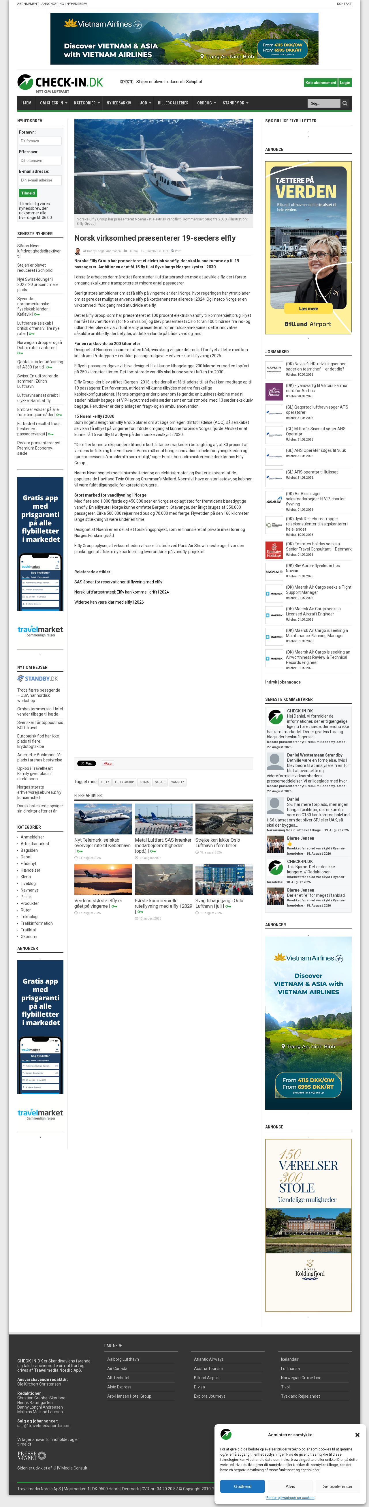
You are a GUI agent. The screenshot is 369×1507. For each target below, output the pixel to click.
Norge (160, 782)
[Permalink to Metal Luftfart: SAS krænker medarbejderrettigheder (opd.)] (164, 833)
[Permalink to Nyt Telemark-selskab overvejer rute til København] (103, 833)
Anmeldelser (32, 837)
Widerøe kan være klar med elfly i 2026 (109, 602)
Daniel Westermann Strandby (314, 755)
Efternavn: (28, 151)
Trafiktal (28, 930)
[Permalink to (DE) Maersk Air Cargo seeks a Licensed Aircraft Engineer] (274, 622)
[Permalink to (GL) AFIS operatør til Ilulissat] (274, 486)
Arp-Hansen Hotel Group (129, 1396)
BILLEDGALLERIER (173, 103)
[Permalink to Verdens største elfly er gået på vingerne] (103, 893)
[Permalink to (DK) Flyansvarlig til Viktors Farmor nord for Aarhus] (274, 399)
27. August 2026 (279, 747)
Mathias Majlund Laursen (40, 1411)
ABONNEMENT (28, 4)
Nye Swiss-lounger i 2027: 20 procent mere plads (38, 284)
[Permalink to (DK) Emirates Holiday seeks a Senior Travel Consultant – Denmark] (274, 557)
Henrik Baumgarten (35, 1402)
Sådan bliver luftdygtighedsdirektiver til (39, 251)
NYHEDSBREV (77, 4)
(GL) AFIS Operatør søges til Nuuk (316, 450)
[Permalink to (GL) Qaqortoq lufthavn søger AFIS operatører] (274, 421)
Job (143, 103)
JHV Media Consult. (70, 1468)
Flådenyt (28, 863)
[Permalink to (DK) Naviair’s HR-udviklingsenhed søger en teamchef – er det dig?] (274, 377)
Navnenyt (29, 890)
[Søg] (344, 103)
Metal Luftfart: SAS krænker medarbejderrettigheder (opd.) (163, 845)
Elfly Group (124, 782)
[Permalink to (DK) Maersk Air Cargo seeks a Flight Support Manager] (274, 601)
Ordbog (204, 103)
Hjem (26, 103)
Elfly (105, 782)
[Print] (172, 251)
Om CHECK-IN (51, 103)
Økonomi (29, 936)
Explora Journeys (209, 1396)
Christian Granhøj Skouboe (41, 1398)
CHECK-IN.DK (300, 711)
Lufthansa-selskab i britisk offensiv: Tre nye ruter (38, 328)
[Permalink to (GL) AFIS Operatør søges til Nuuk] (274, 464)
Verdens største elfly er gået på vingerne (98, 903)
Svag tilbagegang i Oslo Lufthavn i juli (219, 903)
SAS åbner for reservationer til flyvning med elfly (118, 582)
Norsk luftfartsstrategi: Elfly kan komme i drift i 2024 (121, 592)
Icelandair (290, 1359)
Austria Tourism (208, 1368)
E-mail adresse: (34, 171)
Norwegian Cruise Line (301, 1377)
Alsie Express (119, 1387)
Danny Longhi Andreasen (104, 251)
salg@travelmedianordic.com (44, 1425)
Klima (134, 251)
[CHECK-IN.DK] (60, 89)
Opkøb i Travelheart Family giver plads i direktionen (35, 773)
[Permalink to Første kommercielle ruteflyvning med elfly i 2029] (164, 893)
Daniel (293, 799)
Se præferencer (338, 1486)
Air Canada (117, 1368)
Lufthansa (290, 1368)
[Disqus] (163, 681)
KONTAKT (344, 4)
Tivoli (286, 1387)
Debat (26, 857)
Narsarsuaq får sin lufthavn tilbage (294, 830)
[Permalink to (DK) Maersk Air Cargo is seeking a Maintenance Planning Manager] (274, 644)
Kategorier (85, 103)
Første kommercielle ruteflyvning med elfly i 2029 (163, 903)
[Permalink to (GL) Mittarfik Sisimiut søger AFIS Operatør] (274, 442)
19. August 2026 (336, 830)
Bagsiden (29, 850)
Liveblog (28, 883)
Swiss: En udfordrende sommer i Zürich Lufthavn (37, 381)
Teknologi (29, 916)
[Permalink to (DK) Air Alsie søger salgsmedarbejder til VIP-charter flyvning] (274, 507)
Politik (26, 896)
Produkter (30, 903)
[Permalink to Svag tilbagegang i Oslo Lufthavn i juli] (224, 893)
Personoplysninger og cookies (290, 1498)
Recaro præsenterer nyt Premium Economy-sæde (39, 448)
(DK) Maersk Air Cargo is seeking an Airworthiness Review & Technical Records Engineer (318, 657)
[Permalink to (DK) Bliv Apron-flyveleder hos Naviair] (274, 579)
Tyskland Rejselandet (300, 1396)
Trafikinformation (37, 923)
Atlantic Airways (209, 1359)
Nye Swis (144, 81)
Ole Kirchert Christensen (39, 1384)
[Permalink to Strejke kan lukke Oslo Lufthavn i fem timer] (224, 833)
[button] (357, 1435)
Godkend (242, 1486)
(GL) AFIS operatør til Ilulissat (312, 472)
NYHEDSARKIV (119, 103)
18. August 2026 (318, 853)
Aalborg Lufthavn (123, 1359)
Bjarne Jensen (300, 838)
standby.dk (233, 103)
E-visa (199, 1387)
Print (178, 251)
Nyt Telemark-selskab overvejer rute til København (102, 842)
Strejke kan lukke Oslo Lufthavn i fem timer (217, 842)
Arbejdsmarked (35, 843)
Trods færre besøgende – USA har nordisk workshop (38, 695)
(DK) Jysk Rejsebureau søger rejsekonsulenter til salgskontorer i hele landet (317, 523)
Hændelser (30, 870)
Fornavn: (27, 132)
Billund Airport (207, 1377)
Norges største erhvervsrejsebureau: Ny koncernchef (39, 792)
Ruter (26, 910)
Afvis (290, 1486)
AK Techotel (118, 1377)
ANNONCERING (53, 4)
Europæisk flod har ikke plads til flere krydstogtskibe (38, 741)
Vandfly (177, 782)
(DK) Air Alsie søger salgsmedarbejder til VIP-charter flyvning (315, 498)
